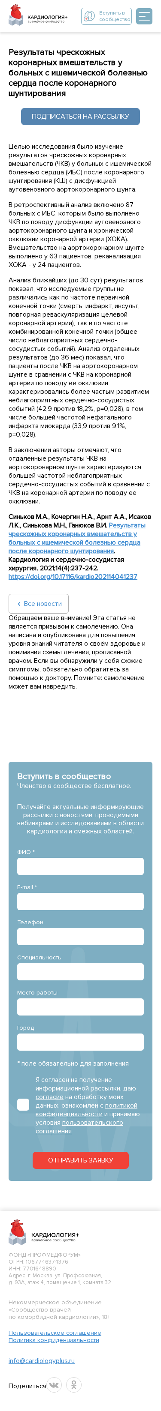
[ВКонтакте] (54, 1385)
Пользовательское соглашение (55, 1332)
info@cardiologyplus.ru (42, 1361)
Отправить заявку (80, 1160)
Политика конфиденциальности (54, 1340)
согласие (50, 1097)
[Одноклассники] (74, 1385)
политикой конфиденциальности (86, 1109)
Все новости (43, 603)
